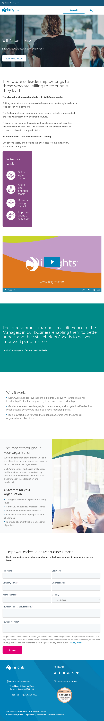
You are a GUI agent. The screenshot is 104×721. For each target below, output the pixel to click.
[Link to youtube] (68, 673)
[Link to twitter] (55, 673)
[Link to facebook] (59, 673)
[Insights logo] (11, 10)
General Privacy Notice (14, 715)
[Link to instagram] (73, 673)
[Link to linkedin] (64, 673)
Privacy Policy (76, 642)
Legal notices (29, 715)
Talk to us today (14, 58)
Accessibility (41, 715)
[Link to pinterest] (77, 673)
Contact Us (74, 10)
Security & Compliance (56, 715)
